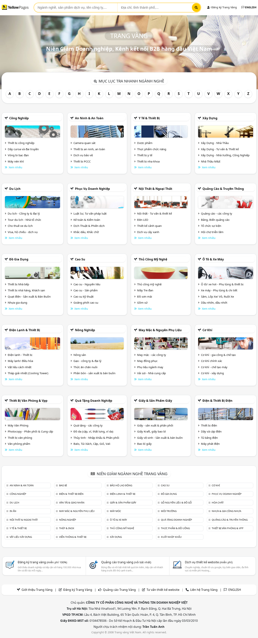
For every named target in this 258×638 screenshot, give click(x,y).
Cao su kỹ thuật (83, 296)
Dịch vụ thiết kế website (209, 562)
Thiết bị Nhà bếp (18, 284)
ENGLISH (250, 7)
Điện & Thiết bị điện (217, 401)
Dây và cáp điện (211, 431)
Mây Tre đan (145, 290)
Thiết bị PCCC (82, 161)
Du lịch (15, 189)
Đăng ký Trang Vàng (224, 7)
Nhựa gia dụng (17, 302)
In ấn (13, 511)
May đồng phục (147, 361)
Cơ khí (207, 330)
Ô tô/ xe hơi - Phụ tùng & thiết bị (222, 284)
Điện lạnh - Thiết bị (20, 355)
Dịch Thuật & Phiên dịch (89, 226)
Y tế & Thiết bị (149, 118)
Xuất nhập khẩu (171, 537)
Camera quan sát (84, 143)
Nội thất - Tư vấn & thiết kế (154, 213)
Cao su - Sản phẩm (85, 290)
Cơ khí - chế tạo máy (214, 367)
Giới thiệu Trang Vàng (37, 590)
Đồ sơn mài (144, 296)
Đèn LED (142, 220)
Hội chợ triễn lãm (212, 232)
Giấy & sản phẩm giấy (155, 401)
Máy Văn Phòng (18, 425)
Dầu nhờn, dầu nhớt (214, 302)
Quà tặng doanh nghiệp (93, 401)
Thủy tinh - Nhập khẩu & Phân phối (96, 437)
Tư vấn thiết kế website (163, 590)
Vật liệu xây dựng (21, 537)
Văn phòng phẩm (19, 444)
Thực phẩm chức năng (151, 149)
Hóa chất (218, 502)
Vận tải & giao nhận (71, 502)
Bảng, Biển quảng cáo (215, 220)
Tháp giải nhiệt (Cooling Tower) (28, 373)
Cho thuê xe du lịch (20, 226)
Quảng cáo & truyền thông (223, 189)
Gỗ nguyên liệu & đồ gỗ (176, 502)
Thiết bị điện (209, 425)
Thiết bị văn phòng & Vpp (28, 401)
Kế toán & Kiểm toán (86, 220)
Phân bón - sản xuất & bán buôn (94, 373)
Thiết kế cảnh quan (149, 226)
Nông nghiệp (85, 330)
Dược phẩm (144, 143)
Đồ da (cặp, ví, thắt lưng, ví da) (93, 431)
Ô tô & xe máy (213, 259)
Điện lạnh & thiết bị (24, 330)
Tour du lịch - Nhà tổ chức (24, 220)
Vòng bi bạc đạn (18, 155)
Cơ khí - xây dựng (212, 373)
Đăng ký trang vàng (42, 562)
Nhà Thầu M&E (210, 161)
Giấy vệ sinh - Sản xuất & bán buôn (160, 437)
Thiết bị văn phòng (20, 437)
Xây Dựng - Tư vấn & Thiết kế (220, 149)
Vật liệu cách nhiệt (19, 367)
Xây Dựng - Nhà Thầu (215, 143)
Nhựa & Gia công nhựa (226, 511)
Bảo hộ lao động (121, 485)
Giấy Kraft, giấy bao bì (151, 431)
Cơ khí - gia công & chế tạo (218, 355)
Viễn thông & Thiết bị (72, 537)
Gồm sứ (142, 302)
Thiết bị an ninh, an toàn (89, 149)
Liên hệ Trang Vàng (204, 590)
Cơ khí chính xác (211, 361)
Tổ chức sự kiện (211, 226)
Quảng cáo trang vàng (126, 562)
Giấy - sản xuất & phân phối (155, 425)
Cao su (80, 259)
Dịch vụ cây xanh (148, 232)
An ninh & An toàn (89, 118)
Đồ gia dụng (18, 259)
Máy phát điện (210, 444)
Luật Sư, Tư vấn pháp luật (90, 213)
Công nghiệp (19, 118)
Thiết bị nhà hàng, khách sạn (26, 290)
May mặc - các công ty (151, 355)
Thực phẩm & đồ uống (175, 528)
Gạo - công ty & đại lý (87, 361)
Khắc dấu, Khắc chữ (86, 232)
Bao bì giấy (144, 444)
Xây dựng (209, 118)
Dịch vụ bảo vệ (83, 155)
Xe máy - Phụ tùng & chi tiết (219, 290)
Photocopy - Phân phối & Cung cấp (30, 431)
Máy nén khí (16, 161)
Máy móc (115, 511)
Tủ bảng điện (209, 437)
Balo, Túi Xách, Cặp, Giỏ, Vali (91, 444)
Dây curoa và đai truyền (23, 149)
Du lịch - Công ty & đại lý (24, 213)
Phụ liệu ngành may (150, 367)
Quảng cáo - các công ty (216, 213)
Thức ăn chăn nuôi (85, 367)
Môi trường (169, 511)
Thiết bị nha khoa (148, 161)
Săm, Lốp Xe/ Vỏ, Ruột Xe (217, 296)
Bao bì (63, 485)
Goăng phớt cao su (85, 302)
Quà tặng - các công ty (88, 425)
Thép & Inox (66, 528)
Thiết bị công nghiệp (21, 143)
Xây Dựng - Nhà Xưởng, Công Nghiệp (225, 155)
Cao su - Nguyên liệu (86, 284)
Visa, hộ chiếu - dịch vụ (23, 232)
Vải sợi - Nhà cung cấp (151, 373)
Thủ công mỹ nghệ (153, 259)
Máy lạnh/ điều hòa (20, 361)
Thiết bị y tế (144, 155)
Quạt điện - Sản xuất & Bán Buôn (29, 296)
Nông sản (79, 355)
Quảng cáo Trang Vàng (119, 590)
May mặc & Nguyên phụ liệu (160, 330)
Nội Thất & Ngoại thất (155, 189)
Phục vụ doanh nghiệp (92, 189)
